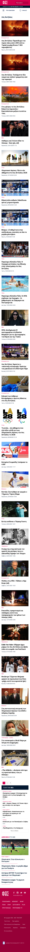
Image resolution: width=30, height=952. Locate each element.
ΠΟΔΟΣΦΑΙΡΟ (6, 901)
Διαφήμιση (23, 927)
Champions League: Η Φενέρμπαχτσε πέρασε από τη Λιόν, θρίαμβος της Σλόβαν (15, 795)
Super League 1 (6, 809)
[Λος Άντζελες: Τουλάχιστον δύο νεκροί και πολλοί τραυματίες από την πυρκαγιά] (15, 62)
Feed (24, 924)
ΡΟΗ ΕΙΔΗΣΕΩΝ (10, 10)
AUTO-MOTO (16, 904)
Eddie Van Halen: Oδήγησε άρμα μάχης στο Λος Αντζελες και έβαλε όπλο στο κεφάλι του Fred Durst (15, 647)
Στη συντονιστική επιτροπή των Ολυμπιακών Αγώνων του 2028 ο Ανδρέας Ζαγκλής (14, 711)
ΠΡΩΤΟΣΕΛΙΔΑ (6, 908)
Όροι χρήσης (15, 921)
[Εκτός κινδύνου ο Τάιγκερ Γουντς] (15, 509)
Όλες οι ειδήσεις (14, 830)
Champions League (7, 791)
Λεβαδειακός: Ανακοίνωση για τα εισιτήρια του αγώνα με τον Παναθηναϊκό (13, 813)
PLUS (23, 904)
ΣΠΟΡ (9, 904)
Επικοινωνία (7, 927)
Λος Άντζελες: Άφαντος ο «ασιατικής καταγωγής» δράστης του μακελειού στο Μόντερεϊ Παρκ (15, 366)
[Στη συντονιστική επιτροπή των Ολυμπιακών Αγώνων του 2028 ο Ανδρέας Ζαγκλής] (15, 696)
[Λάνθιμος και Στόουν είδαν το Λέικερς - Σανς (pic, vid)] (15, 128)
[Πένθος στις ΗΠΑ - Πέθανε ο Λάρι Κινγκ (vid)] (15, 569)
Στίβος (3, 459)
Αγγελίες (15, 927)
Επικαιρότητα (5, 37)
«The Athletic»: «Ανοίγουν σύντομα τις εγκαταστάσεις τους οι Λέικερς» (14, 772)
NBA (3, 138)
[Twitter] (21, 893)
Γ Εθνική (4, 819)
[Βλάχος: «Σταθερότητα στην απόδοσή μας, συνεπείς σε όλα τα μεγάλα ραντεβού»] (15, 218)
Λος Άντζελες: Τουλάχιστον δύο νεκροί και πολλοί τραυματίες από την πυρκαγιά (14, 77)
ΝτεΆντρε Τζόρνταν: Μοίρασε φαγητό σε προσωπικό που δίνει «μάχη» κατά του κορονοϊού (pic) (14, 679)
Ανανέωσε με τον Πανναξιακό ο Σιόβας (15, 821)
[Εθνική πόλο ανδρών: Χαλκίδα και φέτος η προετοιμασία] (15, 188)
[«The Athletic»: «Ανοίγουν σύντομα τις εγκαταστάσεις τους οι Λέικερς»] (15, 758)
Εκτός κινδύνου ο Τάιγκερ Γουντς (14, 521)
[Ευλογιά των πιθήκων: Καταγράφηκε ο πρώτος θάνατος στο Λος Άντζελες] (15, 384)
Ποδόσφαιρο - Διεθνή (7, 737)
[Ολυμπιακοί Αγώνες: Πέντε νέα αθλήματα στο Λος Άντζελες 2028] (15, 158)
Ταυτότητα (7, 921)
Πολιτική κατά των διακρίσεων (12, 924)
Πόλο (3, 197)
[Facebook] (14, 893)
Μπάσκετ (4, 489)
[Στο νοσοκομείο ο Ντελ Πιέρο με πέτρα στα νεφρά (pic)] (15, 728)
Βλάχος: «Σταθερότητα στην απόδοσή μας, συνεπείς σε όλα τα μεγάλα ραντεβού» (14, 232)
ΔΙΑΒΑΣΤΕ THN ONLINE (13, 6)
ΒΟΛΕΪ (21, 901)
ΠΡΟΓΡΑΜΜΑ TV (17, 908)
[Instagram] (17, 893)
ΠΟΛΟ (4, 904)
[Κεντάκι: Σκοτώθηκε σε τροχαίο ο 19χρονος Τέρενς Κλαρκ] (15, 479)
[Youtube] (25, 893)
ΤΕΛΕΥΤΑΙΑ (8, 788)
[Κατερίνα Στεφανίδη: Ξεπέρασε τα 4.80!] (15, 450)
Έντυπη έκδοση (8, 931)
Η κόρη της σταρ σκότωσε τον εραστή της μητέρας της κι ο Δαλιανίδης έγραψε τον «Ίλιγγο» (14, 551)
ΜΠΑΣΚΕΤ (15, 901)
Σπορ (3, 167)
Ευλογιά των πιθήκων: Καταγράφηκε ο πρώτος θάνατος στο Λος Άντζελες (14, 398)
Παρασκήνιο (5, 546)
